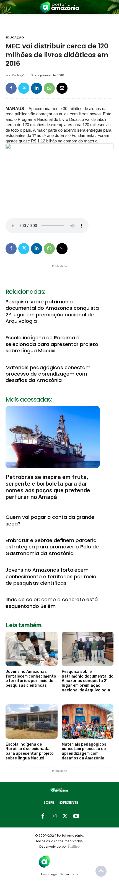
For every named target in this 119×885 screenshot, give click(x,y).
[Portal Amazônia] (59, 7)
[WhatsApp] (49, 88)
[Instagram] (54, 816)
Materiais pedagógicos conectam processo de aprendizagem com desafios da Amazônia (48, 374)
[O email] (62, 88)
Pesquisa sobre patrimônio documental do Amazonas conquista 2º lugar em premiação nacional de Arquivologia (52, 311)
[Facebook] (11, 88)
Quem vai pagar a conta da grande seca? (50, 520)
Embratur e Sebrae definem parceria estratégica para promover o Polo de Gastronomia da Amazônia (52, 547)
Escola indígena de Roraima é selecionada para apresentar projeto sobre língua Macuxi (52, 344)
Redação (19, 75)
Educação (15, 37)
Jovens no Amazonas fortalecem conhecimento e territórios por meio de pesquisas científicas (51, 576)
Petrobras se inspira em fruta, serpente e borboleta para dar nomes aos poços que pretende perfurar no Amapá (48, 487)
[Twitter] (23, 88)
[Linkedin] (36, 88)
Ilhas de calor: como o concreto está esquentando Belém (52, 602)
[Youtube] (76, 816)
